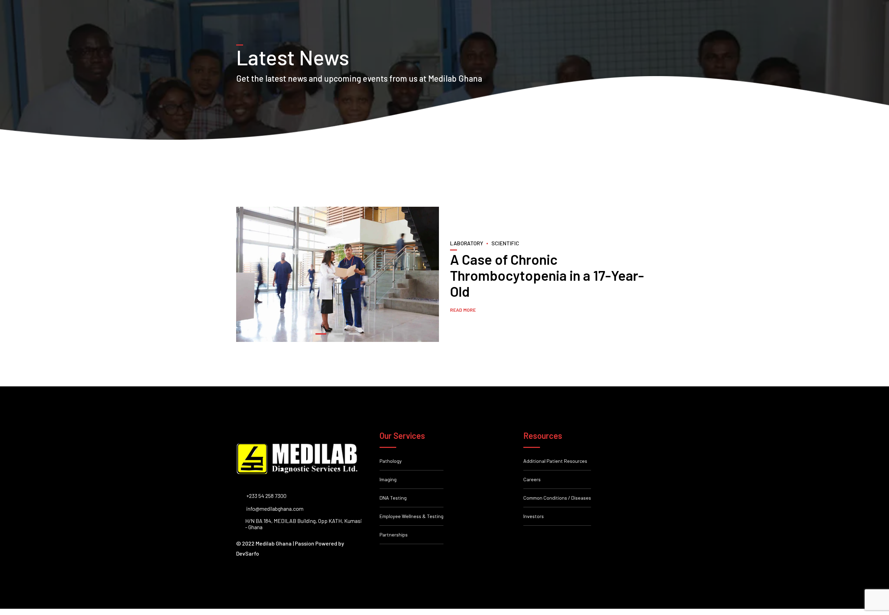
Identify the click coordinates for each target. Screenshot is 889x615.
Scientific (505, 243)
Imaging (388, 479)
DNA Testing (393, 498)
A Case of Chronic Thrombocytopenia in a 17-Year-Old (547, 275)
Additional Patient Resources (555, 461)
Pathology (391, 461)
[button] (243, 274)
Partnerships (394, 535)
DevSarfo (247, 553)
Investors (533, 516)
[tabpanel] (337, 274)
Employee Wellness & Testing (411, 516)
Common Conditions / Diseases (557, 498)
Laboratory (466, 243)
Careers (532, 479)
